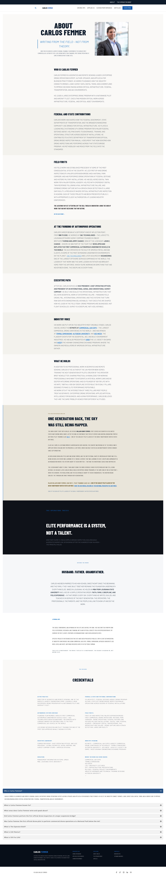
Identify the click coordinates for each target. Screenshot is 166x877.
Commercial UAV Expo (88, 328)
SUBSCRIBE (127, 8)
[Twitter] (120, 872)
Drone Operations (77, 854)
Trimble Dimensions (64, 334)
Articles (95, 858)
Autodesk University (81, 334)
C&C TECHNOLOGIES (74, 256)
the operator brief (124, 2)
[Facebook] (116, 872)
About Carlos (96, 854)
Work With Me (117, 854)
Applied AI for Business (78, 856)
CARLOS (41, 852)
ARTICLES (117, 8)
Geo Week (98, 334)
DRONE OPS (81, 8)
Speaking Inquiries (118, 856)
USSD (88, 340)
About (112, 2)
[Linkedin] (127, 872)
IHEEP (59, 343)
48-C (68, 437)
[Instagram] (123, 872)
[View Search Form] (36, 8)
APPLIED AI (90, 8)
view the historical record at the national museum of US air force (95, 486)
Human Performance (104, 8)
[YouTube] (130, 872)
